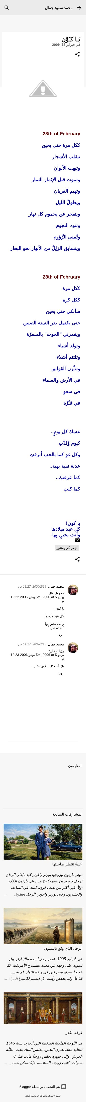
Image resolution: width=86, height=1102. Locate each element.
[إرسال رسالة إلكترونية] (77, 542)
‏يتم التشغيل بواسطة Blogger (40, 1087)
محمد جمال (56, 586)
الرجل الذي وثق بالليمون (63, 948)
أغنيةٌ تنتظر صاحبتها (67, 864)
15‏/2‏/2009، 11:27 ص (32, 586)
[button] (77, 54)
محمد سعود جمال (59, 8)
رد (60, 634)
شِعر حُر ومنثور (67, 548)
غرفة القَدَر (73, 1033)
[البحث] (7, 7)
